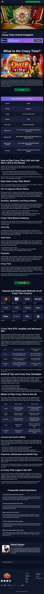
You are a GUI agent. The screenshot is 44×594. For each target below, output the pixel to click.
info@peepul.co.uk (39, 578)
